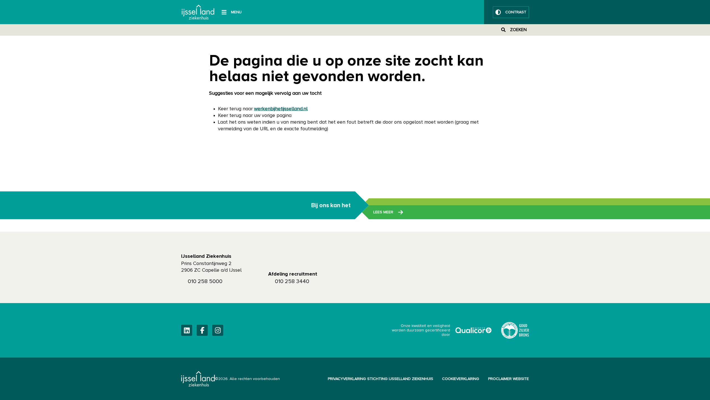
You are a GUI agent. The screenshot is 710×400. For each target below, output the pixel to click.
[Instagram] (217, 330)
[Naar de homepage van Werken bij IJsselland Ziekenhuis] (198, 12)
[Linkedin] (186, 330)
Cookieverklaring (460, 379)
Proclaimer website (508, 379)
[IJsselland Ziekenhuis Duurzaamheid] (515, 330)
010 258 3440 (292, 281)
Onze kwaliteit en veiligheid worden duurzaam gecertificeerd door (442, 330)
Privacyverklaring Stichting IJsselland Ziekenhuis (380, 379)
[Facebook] (202, 330)
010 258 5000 (205, 281)
